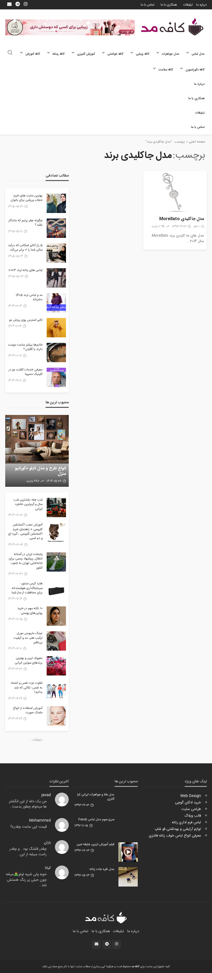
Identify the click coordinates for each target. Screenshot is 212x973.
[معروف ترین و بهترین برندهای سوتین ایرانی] (56, 665)
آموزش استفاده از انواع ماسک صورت (28, 710)
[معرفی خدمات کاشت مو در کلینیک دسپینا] (56, 377)
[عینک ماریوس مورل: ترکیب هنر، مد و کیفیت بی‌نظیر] (56, 641)
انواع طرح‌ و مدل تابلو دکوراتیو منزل (40, 471)
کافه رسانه (58, 54)
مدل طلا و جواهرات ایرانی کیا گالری (95, 797)
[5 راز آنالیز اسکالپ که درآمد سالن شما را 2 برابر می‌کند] (56, 253)
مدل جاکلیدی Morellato (181, 219)
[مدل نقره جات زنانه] (128, 877)
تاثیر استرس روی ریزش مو (26, 320)
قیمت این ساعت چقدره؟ (28, 827)
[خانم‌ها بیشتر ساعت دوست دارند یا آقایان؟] (56, 352)
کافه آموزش (32, 54)
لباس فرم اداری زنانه (186, 822)
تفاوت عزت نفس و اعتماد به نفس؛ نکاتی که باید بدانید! (26, 688)
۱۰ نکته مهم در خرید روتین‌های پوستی (30, 611)
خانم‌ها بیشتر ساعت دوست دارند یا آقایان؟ (25, 347)
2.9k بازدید (158, 226)
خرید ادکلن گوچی (188, 803)
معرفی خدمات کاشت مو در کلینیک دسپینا (26, 372)
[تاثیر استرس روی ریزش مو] (56, 327)
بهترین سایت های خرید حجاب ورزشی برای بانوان (26, 198)
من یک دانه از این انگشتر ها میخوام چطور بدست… (28, 804)
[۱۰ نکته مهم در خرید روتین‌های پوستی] (56, 616)
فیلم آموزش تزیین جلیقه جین (95, 844)
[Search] (10, 53)
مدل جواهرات (170, 54)
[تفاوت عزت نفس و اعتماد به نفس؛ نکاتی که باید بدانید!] (56, 690)
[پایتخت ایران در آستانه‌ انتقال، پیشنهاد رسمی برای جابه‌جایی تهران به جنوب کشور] (56, 562)
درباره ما (201, 4)
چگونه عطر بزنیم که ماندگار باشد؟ (25, 223)
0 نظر (197, 226)
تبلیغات (188, 4)
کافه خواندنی (115, 54)
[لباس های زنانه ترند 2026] (56, 278)
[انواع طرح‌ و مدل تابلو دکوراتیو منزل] (37, 451)
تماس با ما (147, 4)
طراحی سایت (191, 809)
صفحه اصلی (197, 141)
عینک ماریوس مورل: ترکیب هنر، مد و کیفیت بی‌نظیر (28, 638)
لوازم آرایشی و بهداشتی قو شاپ (178, 829)
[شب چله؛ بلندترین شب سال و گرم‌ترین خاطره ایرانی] (56, 507)
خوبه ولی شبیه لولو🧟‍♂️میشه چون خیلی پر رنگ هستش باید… (26, 879)
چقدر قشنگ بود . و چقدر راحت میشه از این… (28, 852)
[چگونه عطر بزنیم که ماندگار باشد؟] (56, 228)
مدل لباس (198, 54)
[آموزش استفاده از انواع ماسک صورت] (56, 715)
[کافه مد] (172, 26)
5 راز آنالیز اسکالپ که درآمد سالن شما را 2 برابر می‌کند (25, 248)
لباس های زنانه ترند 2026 (26, 270)
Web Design (190, 796)
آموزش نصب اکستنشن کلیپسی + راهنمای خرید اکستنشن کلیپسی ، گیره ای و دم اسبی (25, 532)
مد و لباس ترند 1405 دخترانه (29, 297)
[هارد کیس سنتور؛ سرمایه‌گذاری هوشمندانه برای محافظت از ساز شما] (56, 591)
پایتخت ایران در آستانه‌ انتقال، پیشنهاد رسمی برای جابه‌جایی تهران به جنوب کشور (26, 561)
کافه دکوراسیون (195, 69)
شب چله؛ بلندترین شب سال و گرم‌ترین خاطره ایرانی (28, 504)
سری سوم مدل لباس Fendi (96, 819)
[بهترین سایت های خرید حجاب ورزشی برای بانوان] (56, 203)
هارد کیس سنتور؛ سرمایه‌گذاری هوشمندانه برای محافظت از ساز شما (27, 588)
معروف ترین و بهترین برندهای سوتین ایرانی (29, 660)
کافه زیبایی (142, 54)
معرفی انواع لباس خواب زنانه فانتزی (175, 836)
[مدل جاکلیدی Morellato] (175, 192)
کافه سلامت (165, 69)
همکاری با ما (169, 4)
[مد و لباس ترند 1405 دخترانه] (56, 302)
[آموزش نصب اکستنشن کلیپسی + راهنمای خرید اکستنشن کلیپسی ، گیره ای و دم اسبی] (56, 532)
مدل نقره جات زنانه (101, 869)
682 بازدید (32, 481)
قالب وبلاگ (192, 816)
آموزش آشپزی (86, 54)
